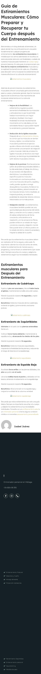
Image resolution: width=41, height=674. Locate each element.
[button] (37, 4)
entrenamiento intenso (29, 136)
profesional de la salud (30, 409)
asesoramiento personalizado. (28, 414)
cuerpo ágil (33, 62)
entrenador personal (10, 412)
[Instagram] (6, 4)
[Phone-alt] (10, 4)
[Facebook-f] (3, 4)
